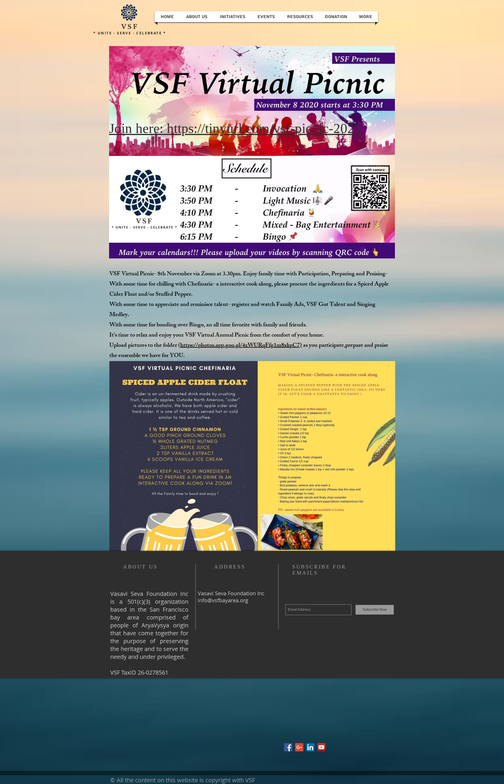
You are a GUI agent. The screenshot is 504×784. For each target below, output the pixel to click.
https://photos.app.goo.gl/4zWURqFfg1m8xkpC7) (241, 346)
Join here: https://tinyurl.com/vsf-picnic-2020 (235, 128)
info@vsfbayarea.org (223, 600)
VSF (129, 27)
